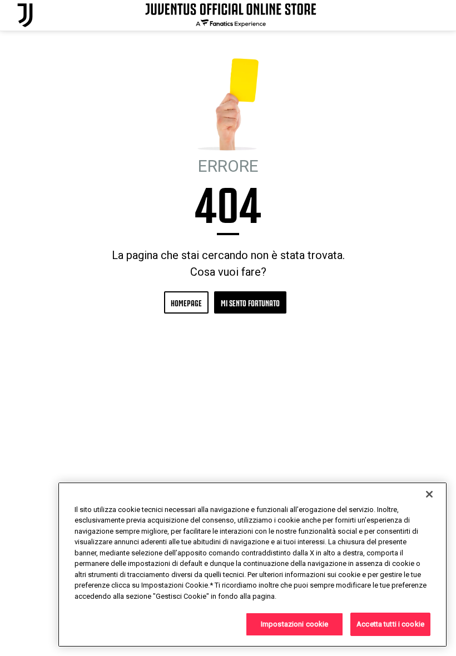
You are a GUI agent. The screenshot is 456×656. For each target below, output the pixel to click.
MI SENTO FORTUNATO (250, 302)
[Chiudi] (429, 494)
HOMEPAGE (186, 302)
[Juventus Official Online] (25, 15)
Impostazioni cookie (294, 624)
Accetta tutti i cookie (390, 624)
